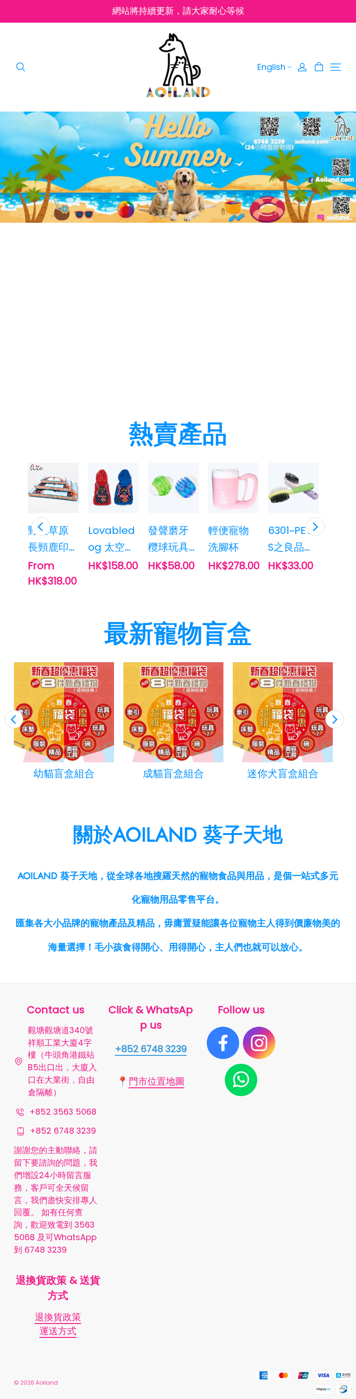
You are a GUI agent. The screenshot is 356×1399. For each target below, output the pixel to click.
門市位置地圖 (156, 1081)
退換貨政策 (58, 1317)
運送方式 (57, 1330)
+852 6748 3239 (151, 1048)
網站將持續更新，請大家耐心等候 (178, 11)
